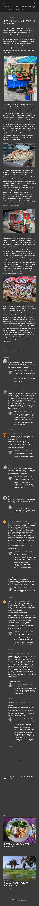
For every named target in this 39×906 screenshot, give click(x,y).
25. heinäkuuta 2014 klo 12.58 (25, 684)
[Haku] (35, 3)
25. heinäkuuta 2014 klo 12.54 (25, 476)
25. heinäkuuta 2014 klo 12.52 (25, 450)
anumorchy (12, 466)
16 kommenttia (14, 850)
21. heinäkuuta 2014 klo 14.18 (23, 577)
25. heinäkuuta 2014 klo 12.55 (25, 551)
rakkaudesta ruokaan (14, 350)
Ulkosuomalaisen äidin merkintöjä (19, 7)
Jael (9, 433)
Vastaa (10, 387)
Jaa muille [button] (5, 348)
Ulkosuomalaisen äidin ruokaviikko (16, 845)
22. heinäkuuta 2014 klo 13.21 (23, 653)
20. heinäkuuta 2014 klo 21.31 (19, 497)
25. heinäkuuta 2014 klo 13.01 (25, 718)
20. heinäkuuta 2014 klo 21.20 (24, 466)
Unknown (11, 601)
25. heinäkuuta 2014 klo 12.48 (25, 370)
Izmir (18, 10)
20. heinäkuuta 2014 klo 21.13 (19, 391)
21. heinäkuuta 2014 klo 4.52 (19, 521)
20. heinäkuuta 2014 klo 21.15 (19, 433)
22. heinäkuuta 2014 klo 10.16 (22, 601)
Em (9, 360)
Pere (9, 521)
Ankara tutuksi (9, 10)
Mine (10, 391)
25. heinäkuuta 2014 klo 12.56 (25, 587)
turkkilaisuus (24, 350)
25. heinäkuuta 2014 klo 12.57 (25, 631)
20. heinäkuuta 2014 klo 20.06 (19, 360)
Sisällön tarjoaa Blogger (21, 900)
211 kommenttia (14, 888)
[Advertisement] (19, 797)
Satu (9, 497)
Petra (15, 370)
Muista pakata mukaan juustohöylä (15, 884)
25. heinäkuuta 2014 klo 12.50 (25, 411)
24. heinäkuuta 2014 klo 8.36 (23, 702)
